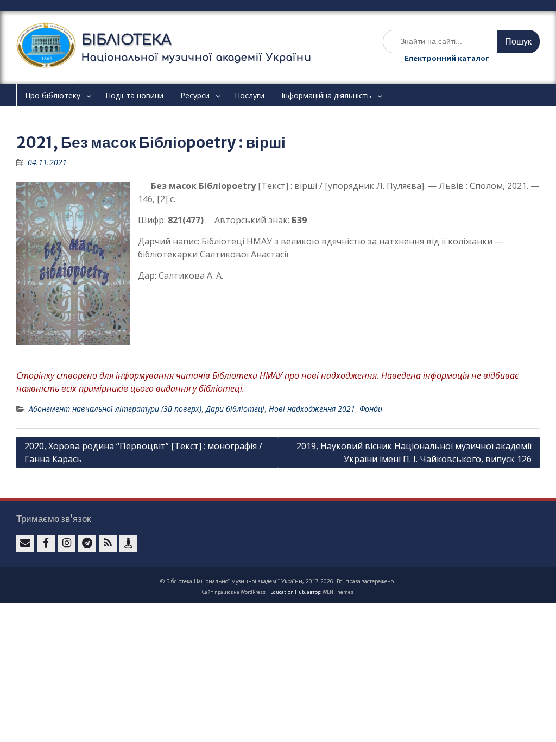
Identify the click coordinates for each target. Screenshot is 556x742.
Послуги (249, 95)
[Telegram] (87, 543)
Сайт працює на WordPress (234, 591)
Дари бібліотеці (235, 409)
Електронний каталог (447, 58)
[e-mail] (25, 543)
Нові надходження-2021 (312, 409)
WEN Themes (338, 591)
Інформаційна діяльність (326, 95)
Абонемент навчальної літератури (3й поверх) (115, 409)
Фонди (370, 409)
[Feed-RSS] (108, 543)
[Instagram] (66, 543)
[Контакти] (128, 543)
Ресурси (195, 95)
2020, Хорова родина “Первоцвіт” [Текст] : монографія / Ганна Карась (143, 452)
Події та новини (134, 95)
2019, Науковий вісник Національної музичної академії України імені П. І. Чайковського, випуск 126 (414, 452)
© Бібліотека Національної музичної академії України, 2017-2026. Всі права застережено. (277, 581)
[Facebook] (46, 543)
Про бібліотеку (52, 95)
